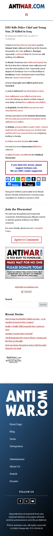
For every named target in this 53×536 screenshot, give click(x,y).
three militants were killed (33, 102)
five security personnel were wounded (22, 119)
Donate (14, 481)
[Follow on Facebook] (20, 501)
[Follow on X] (26, 501)
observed (28, 71)
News (13, 439)
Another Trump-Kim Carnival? (19, 334)
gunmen (19, 127)
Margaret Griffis (15, 36)
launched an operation (26, 45)
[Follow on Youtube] (32, 501)
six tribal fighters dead (34, 91)
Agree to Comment (26, 239)
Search (13, 473)
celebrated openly (35, 62)
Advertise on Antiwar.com (26, 287)
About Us (15, 466)
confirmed (20, 54)
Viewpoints (16, 446)
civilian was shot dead (16, 141)
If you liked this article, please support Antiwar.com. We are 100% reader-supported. (26, 168)
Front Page (16, 424)
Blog (12, 431)
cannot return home (22, 77)
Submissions (17, 459)
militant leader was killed (18, 155)
